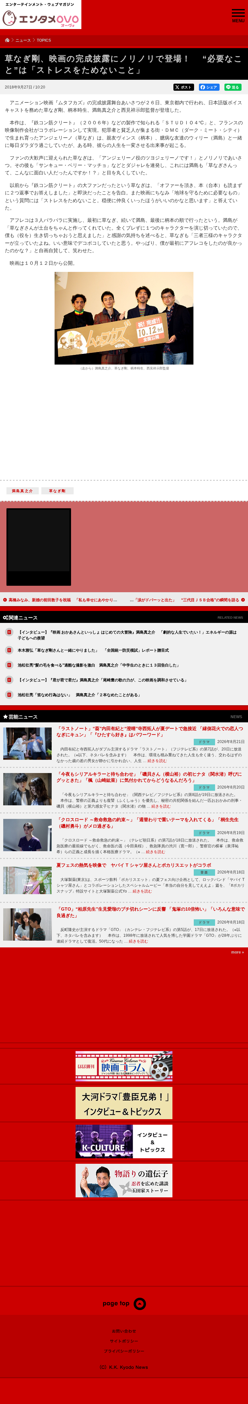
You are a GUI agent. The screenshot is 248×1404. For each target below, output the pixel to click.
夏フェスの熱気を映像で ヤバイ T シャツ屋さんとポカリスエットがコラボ (134, 865)
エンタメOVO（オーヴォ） (40, 18)
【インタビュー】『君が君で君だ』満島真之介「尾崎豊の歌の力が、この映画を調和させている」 (103, 680)
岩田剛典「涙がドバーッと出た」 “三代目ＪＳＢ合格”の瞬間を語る (178, 600)
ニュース (23, 40)
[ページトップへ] (124, 1308)
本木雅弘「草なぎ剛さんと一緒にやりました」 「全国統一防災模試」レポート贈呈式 (93, 650)
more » (237, 952)
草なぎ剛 (57, 491)
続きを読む (157, 761)
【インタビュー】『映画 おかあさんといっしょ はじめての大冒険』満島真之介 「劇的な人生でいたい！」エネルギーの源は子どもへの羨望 (127, 635)
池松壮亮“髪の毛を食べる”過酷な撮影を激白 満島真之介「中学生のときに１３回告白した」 (99, 665)
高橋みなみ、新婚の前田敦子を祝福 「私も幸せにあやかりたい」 (67, 600)
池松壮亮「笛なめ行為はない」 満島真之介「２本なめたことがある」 (80, 695)
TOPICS (44, 40)
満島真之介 (22, 491)
